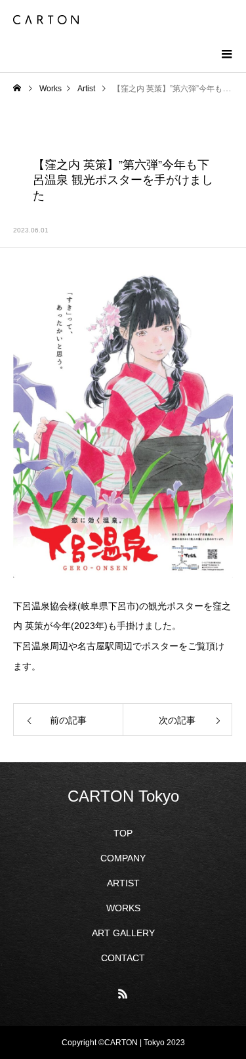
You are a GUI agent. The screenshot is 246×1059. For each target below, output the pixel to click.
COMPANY (123, 858)
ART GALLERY (123, 933)
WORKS (123, 908)
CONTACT (123, 958)
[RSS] (123, 993)
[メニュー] (226, 52)
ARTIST (123, 883)
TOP (123, 833)
